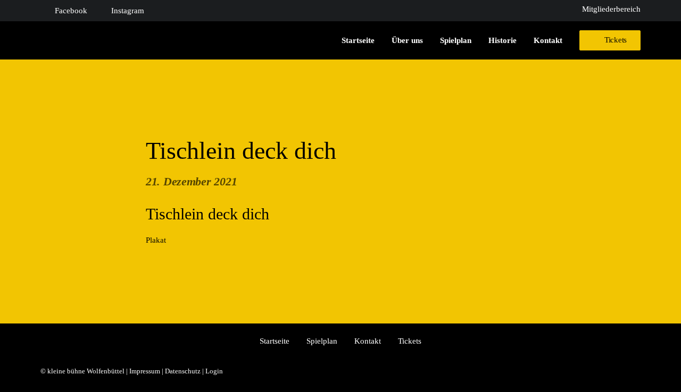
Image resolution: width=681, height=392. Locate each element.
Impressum (144, 371)
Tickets (409, 341)
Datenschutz (183, 371)
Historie (502, 40)
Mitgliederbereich (611, 9)
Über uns (407, 40)
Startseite (358, 40)
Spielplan (455, 40)
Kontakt (548, 40)
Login (214, 371)
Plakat (156, 240)
